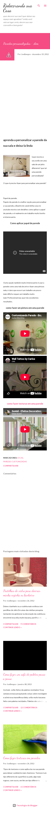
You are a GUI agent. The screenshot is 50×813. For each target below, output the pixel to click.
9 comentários (28, 624)
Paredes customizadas (15, 461)
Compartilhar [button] (10, 466)
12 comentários (29, 707)
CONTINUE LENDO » (12, 627)
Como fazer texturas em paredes (21, 758)
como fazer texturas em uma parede (25, 403)
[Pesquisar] (38, 4)
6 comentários (28, 787)
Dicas (20, 458)
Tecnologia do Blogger (26, 805)
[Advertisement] (20, 81)
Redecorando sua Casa (17, 8)
